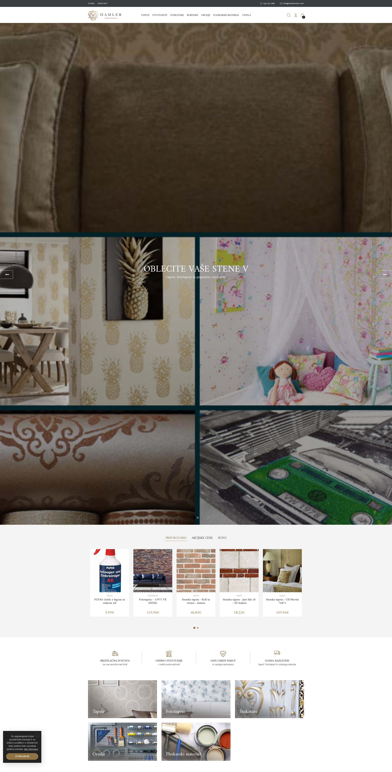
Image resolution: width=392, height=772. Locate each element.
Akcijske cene (202, 538)
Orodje (205, 15)
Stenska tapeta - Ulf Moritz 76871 (282, 601)
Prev (6, 274)
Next (385, 274)
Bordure (192, 15)
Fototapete (160, 15)
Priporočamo (176, 538)
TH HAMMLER (105, 15)
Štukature (177, 15)
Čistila (246, 15)
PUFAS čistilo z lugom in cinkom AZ (109, 601)
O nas (91, 3)
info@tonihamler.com (293, 3)
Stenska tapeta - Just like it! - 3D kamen (239, 601)
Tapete (145, 15)
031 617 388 (269, 3)
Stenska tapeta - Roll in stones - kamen (196, 601)
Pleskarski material (226, 15)
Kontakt (103, 3)
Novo (222, 538)
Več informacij (31, 749)
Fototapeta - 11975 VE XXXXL (153, 601)
